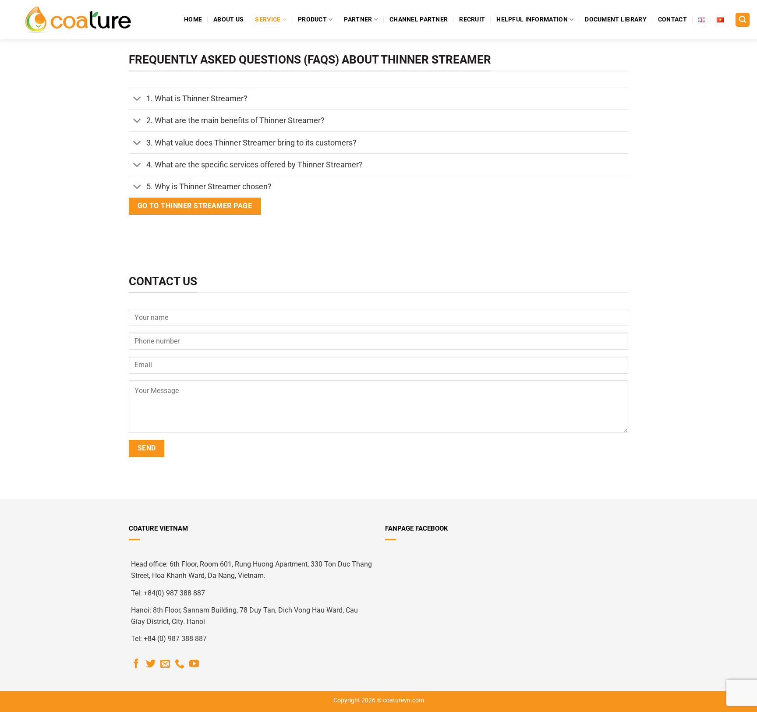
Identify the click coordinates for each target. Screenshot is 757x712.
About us (228, 19)
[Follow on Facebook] (136, 664)
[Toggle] (137, 99)
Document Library (616, 19)
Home (193, 19)
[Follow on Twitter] (151, 664)
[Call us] (179, 664)
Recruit (472, 19)
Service (267, 19)
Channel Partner (418, 19)
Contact (672, 19)
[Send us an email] (165, 664)
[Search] (743, 20)
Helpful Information (531, 19)
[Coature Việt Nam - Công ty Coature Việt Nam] (77, 19)
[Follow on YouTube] (194, 664)
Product (312, 19)
